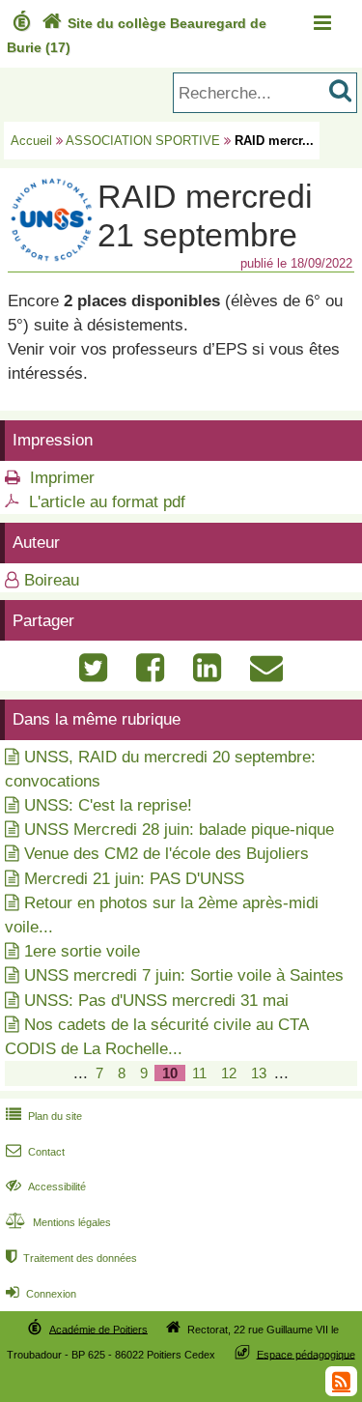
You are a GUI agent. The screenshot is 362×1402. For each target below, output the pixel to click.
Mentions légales (58, 1222)
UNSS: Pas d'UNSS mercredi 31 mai (156, 1000)
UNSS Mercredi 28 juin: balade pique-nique (179, 829)
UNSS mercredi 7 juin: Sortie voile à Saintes (184, 975)
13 (258, 1073)
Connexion (41, 1294)
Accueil (31, 140)
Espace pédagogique (306, 1353)
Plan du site (44, 1116)
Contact (35, 1152)
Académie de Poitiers (98, 1328)
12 (229, 1073)
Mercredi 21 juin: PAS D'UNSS (134, 879)
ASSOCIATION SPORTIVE (143, 140)
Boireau (51, 580)
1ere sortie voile (82, 951)
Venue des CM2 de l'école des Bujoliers (166, 853)
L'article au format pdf (107, 502)
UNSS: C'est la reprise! (108, 805)
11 (199, 1073)
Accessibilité (46, 1186)
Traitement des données (71, 1258)
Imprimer (62, 478)
